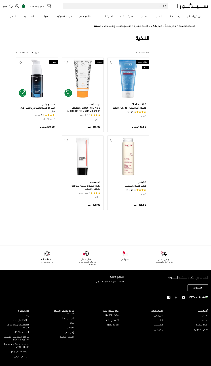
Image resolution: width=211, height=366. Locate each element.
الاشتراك (197, 287)
